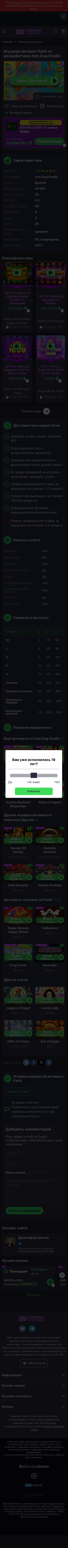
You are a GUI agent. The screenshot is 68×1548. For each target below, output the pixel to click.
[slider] (34, 775)
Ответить (33, 791)
